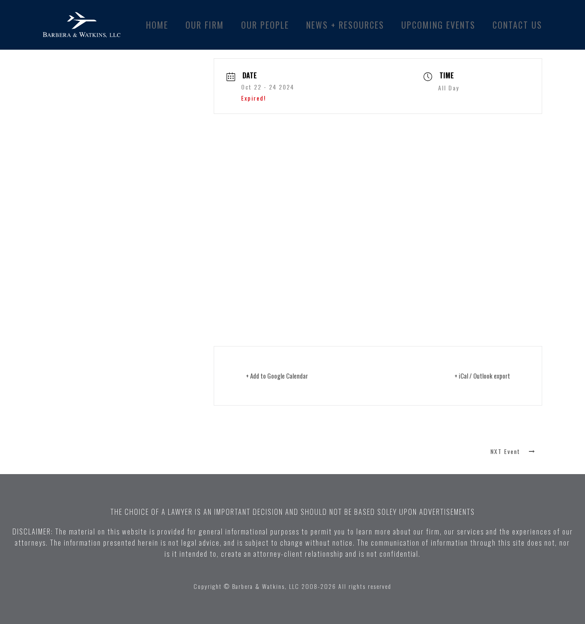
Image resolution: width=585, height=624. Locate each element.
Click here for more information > (265, 288)
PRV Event (80, 451)
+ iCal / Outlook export (482, 375)
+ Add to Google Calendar (277, 375)
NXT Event (505, 451)
